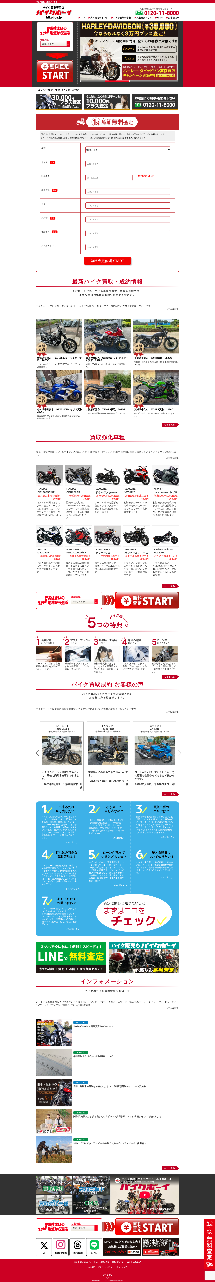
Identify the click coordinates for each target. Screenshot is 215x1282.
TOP (82, 17)
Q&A (128, 1262)
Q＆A (160, 17)
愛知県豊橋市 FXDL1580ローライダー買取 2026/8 (59, 359)
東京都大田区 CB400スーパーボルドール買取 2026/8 (107, 359)
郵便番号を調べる (146, 176)
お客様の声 (173, 17)
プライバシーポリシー (106, 1267)
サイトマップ (122, 1267)
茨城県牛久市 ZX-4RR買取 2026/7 (153, 409)
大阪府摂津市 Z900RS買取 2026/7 (105, 409)
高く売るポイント (99, 17)
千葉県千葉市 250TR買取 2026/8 (153, 358)
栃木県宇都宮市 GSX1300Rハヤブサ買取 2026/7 (60, 410)
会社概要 (91, 1267)
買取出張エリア (144, 17)
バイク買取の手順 (122, 17)
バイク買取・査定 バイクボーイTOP (60, 90)
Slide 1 (92, 81)
